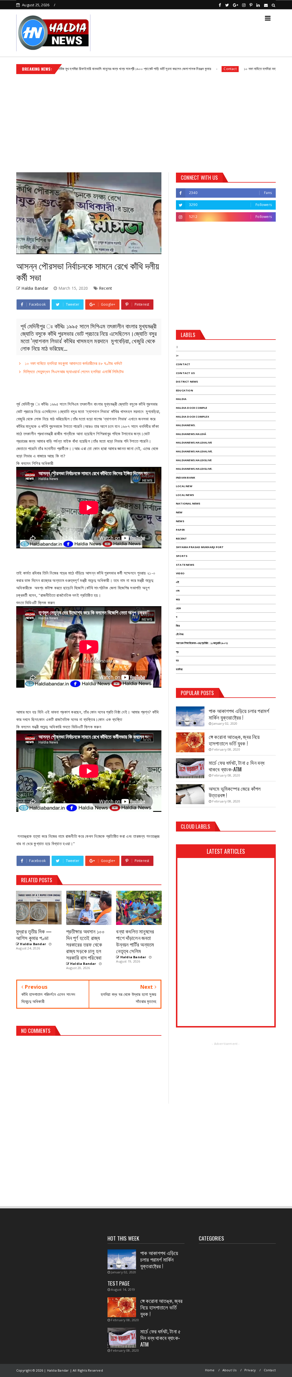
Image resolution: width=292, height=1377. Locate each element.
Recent (105, 288)
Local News (185, 495)
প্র (177, 652)
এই (177, 582)
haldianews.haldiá (191, 434)
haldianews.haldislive (194, 460)
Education (184, 390)
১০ (177, 355)
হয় (177, 660)
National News (188, 503)
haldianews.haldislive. (194, 469)
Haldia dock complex (192, 416)
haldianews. (186, 425)
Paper (180, 530)
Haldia (181, 399)
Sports (181, 556)
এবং (178, 591)
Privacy (250, 1370)
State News (185, 565)
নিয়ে (178, 626)
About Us (229, 1370)
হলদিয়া (179, 669)
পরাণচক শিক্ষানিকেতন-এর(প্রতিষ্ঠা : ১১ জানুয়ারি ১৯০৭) (202, 643)
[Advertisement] (146, 121)
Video (180, 573)
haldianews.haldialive (194, 442)
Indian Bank (185, 477)
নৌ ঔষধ (179, 634)
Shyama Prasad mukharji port (200, 547)
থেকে (178, 608)
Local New (184, 486)
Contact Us (185, 373)
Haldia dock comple (191, 408)
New (179, 512)
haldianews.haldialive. (194, 451)
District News (187, 381)
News (180, 521)
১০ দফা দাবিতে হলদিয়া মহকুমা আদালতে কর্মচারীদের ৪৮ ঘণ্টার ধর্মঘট (246, 68)
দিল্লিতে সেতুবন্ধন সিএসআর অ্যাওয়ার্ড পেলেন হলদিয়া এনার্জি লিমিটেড (73, 371)
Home (210, 1370)
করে (178, 599)
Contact (192, 68)
